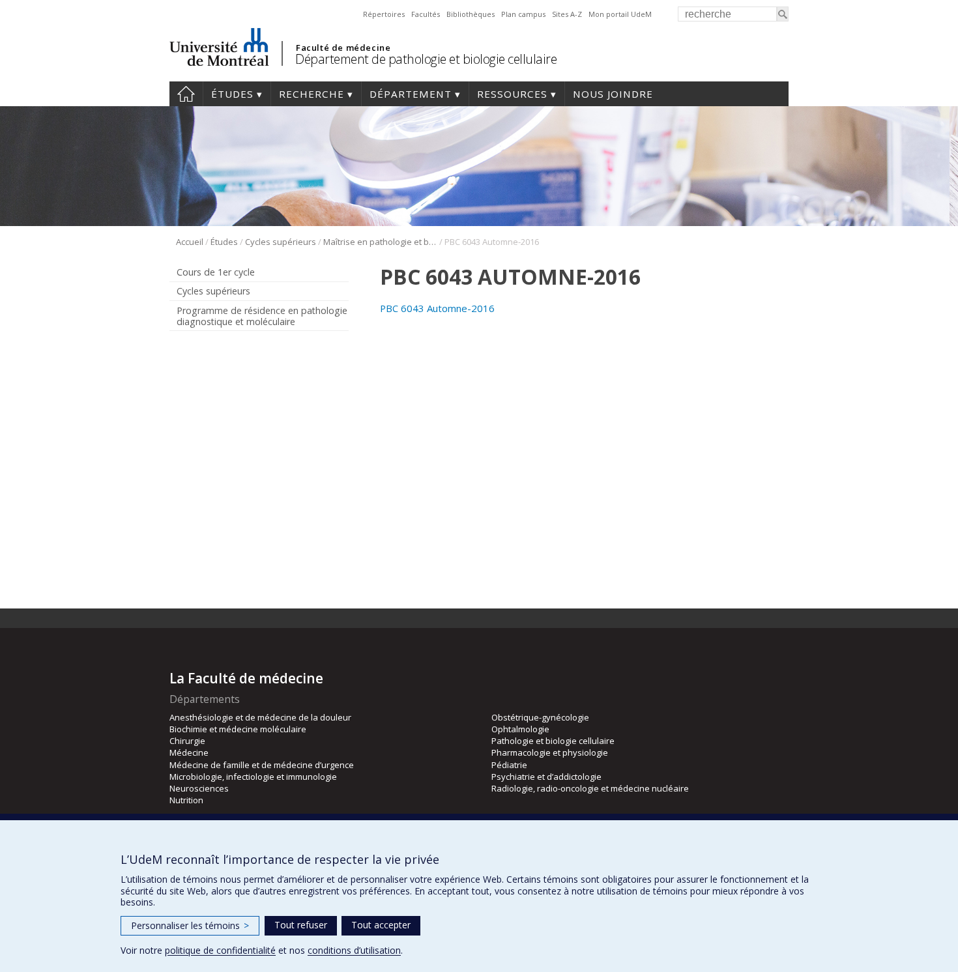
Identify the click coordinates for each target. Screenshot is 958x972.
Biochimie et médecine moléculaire (237, 729)
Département (411, 93)
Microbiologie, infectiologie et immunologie (253, 776)
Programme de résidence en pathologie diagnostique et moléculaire (262, 316)
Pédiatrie (509, 765)
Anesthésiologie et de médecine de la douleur (260, 717)
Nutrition (186, 800)
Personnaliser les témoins (190, 925)
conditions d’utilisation (354, 950)
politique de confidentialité (220, 950)
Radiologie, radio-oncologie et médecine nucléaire (590, 788)
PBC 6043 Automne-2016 (437, 308)
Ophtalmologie (520, 729)
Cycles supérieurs (280, 242)
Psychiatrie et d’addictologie (546, 776)
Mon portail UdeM (620, 14)
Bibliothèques (470, 14)
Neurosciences (199, 788)
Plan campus (523, 14)
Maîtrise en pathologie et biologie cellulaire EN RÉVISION (380, 242)
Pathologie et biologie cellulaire (553, 741)
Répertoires (384, 14)
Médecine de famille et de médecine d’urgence (261, 765)
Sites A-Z (567, 14)
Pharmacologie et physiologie (549, 752)
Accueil (186, 93)
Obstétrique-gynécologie (540, 717)
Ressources (512, 93)
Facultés (425, 14)
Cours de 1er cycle (216, 272)
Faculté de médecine (343, 47)
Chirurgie (187, 741)
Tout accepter (381, 925)
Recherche (311, 93)
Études (232, 93)
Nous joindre (613, 93)
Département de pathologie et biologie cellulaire (426, 59)
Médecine (189, 752)
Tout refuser (300, 925)
